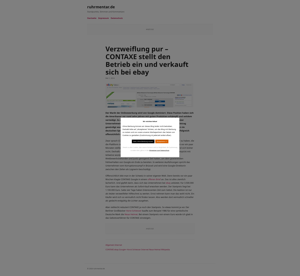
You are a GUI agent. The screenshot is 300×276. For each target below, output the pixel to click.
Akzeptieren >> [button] (162, 141)
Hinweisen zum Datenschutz (159, 150)
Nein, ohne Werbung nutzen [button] (143, 141)
